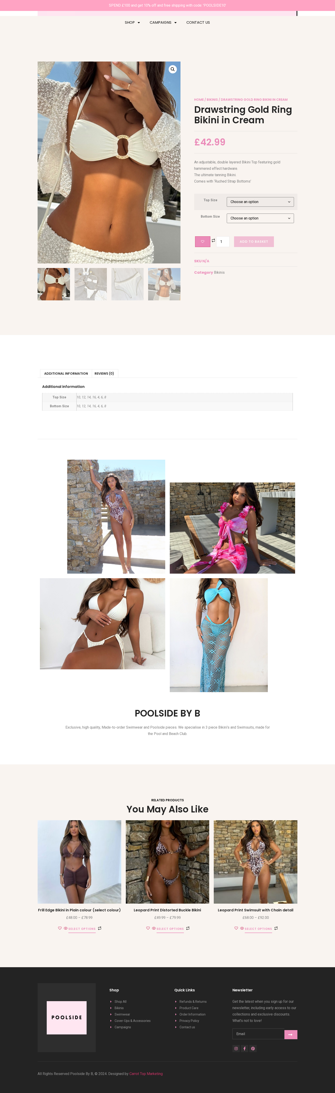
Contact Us (198, 22)
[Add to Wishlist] (202, 241)
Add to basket (254, 241)
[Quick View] (65, 928)
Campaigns (160, 22)
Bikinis (212, 99)
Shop (130, 22)
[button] (173, 69)
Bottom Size (210, 216)
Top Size (210, 200)
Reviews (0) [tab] (104, 373)
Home (199, 99)
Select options (82, 929)
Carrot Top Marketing (146, 1074)
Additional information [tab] (66, 373)
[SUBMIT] (290, 1034)
